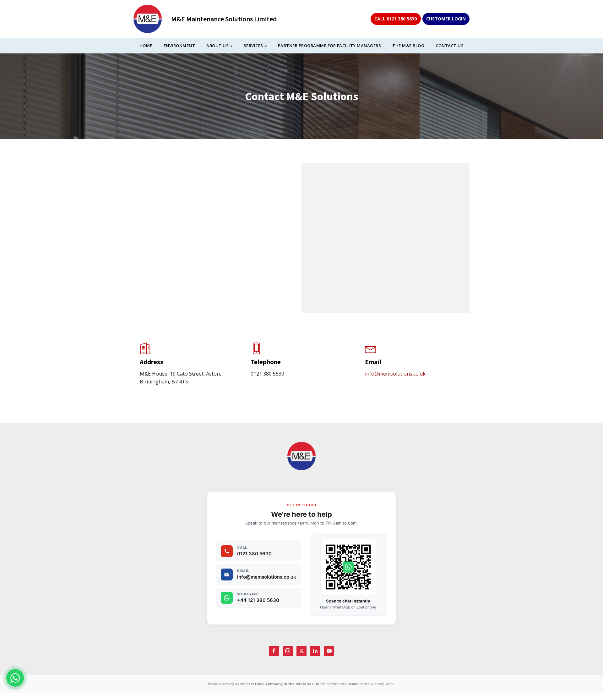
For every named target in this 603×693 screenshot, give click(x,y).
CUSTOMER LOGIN (446, 19)
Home (145, 45)
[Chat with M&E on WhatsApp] (15, 678)
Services (253, 45)
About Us (217, 45)
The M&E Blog (408, 45)
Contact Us (450, 45)
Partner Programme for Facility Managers (329, 45)
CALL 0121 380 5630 (395, 19)
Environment (179, 45)
